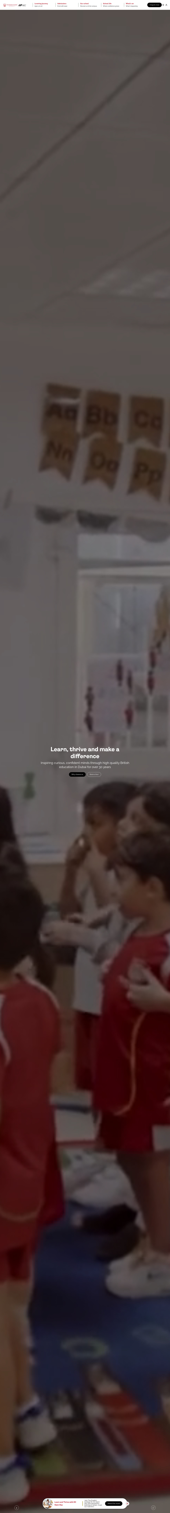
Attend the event (114, 1503)
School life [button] (107, 3)
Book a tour (94, 774)
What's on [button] (130, 3)
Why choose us (77, 774)
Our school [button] (84, 3)
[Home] (15, 5)
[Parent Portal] (166, 5)
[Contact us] (163, 5)
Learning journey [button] (41, 3)
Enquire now (154, 5)
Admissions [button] (61, 3)
